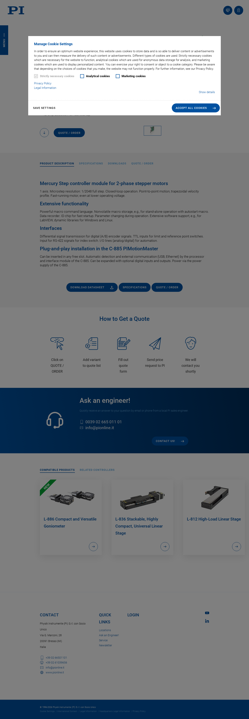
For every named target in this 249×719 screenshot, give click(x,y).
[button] (196, 107)
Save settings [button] (44, 107)
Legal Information (45, 88)
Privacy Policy (42, 83)
